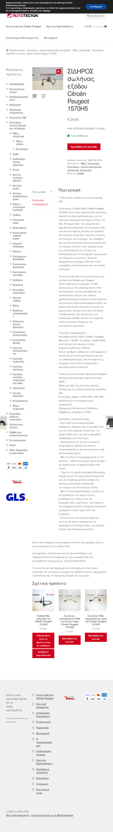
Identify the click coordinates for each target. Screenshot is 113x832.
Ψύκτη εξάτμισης (18, 407)
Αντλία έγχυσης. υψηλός (18, 177)
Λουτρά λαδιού (17, 299)
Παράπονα (42, 778)
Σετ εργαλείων (18, 440)
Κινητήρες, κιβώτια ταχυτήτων (15, 416)
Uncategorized (17, 83)
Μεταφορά (50, 37)
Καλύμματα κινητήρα (19, 273)
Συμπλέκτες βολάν (19, 341)
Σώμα (13, 444)
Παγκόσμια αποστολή (42, 770)
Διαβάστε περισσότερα (43, 653)
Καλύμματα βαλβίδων (19, 258)
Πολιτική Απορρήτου (42, 705)
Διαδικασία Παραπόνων (43, 714)
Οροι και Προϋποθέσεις (59, 26)
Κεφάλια (18, 284)
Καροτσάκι (42, 727)
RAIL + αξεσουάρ (81, 50)
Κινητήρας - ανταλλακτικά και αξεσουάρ (48, 50)
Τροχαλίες (19, 387)
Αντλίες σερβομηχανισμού (20, 196)
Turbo (16, 153)
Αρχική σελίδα (17, 50)
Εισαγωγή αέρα (18, 221)
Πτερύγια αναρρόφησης (20, 313)
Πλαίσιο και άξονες (16, 426)
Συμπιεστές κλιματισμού (20, 333)
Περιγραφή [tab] (39, 191)
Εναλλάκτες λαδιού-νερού (20, 235)
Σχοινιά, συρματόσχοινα (20, 350)
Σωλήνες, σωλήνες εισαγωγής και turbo (19, 378)
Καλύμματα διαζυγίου (19, 265)
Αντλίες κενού (17, 187)
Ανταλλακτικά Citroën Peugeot (23, 26)
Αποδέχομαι (96, 6)
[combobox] (96, 15)
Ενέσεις (17, 251)
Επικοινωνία (43, 721)
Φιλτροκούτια (20, 400)
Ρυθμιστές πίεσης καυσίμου (18, 324)
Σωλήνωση (98, 50)
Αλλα (16, 169)
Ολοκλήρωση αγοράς (43, 752)
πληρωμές (42, 784)
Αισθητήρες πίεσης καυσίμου (19, 161)
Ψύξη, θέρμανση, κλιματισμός (19, 451)
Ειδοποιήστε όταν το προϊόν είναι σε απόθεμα (43, 640)
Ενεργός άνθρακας (18, 245)
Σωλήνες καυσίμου (18, 368)
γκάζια (17, 214)
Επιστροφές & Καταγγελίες (22, 37)
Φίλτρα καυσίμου (18, 394)
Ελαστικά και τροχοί (17, 90)
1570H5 (80, 173)
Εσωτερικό (15, 104)
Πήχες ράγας (20, 142)
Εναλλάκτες (20, 227)
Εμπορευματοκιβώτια (19, 98)
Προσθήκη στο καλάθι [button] (69, 640)
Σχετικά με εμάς (42, 791)
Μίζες (16, 305)
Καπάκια (18, 279)
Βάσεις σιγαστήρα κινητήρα (19, 207)
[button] (58, 71)
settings (46, 10)
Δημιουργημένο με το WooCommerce (52, 815)
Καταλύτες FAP (18, 117)
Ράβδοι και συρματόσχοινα (18, 434)
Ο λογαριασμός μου (44, 742)
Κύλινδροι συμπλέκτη (19, 291)
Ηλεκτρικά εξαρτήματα (16, 111)
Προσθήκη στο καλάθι (84, 146)
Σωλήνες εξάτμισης (18, 360)
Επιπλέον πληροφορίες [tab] (40, 202)
